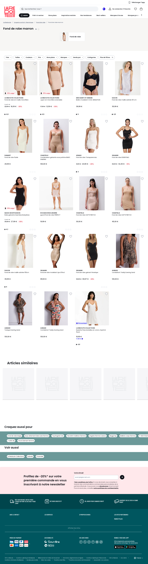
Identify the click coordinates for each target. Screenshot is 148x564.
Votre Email (78, 473)
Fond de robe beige (14, 436)
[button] (141, 9)
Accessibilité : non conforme (101, 560)
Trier (7, 57)
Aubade (30, 456)
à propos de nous (84, 515)
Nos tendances (86, 15)
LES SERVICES (49, 515)
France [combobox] (139, 558)
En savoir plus (133, 543)
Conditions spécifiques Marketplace (25, 558)
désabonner (103, 486)
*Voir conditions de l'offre (83, 482)
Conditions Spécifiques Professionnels (96, 558)
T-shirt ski (11, 441)
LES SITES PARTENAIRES (121, 515)
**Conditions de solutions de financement (79, 560)
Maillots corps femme (128, 436)
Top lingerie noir (57, 436)
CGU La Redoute (113, 558)
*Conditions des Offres (59, 560)
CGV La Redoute (9, 558)
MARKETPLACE (118, 519)
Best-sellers (101, 15)
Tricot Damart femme (26, 441)
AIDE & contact (14, 515)
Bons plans (53, 15)
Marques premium (134, 15)
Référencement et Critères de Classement (49, 558)
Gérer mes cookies (46, 560)
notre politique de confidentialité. (106, 488)
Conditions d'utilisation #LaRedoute (14, 560)
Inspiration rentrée (68, 15)
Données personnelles (32, 560)
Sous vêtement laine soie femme (37, 436)
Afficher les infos (74, 528)
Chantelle (39, 456)
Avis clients (124, 558)
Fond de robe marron (55, 22)
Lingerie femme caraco (97, 436)
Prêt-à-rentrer (38, 15)
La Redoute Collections (16, 456)
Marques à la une (116, 15)
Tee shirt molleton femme (76, 436)
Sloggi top (113, 436)
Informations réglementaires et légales (73, 558)
